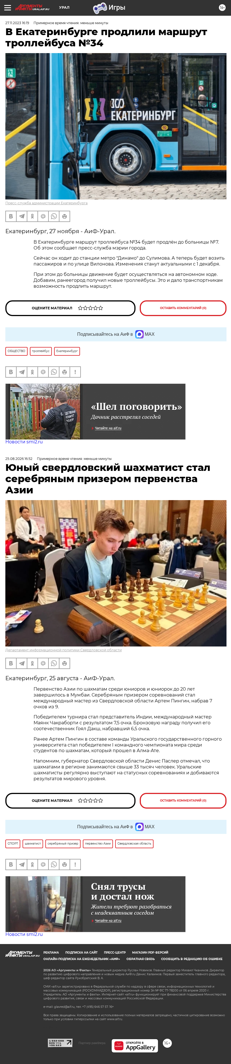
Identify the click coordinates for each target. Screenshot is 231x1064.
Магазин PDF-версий (150, 952)
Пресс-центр (115, 952)
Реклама (51, 952)
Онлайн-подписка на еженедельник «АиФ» (81, 959)
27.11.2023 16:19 (17, 23)
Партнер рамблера (92, 1043)
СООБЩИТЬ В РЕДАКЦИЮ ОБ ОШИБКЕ (192, 959)
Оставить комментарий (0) (183, 308)
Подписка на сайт (81, 952)
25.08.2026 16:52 (18, 459)
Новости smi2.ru (24, 441)
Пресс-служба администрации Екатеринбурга (46, 203)
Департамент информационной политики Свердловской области (63, 650)
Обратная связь (140, 959)
